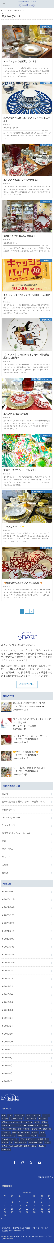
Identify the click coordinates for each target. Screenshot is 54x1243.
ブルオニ (12, 1129)
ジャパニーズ (7, 1125)
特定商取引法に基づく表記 (21, 1228)
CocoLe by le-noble (11, 817)
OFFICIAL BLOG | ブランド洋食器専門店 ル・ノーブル (31, 1236)
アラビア (46, 1115)
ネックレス (44, 1125)
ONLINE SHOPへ (26, 684)
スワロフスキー (20, 1125)
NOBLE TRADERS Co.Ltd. (18, 1231)
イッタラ (5, 1119)
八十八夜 (5, 1142)
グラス (44, 1122)
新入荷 (47, 1142)
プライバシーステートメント (42, 1228)
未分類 (5, 864)
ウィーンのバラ (16, 1119)
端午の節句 (6, 1149)
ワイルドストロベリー (10, 1139)
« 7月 (3, 1218)
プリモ (34, 1129)
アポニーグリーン (33, 1115)
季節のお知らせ (20, 1142)
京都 (4, 841)
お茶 (3, 1115)
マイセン (35, 1132)
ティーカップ (33, 1125)
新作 (41, 1142)
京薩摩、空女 (43, 1139)
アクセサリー (20, 1115)
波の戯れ (41, 1146)
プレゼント (6, 1132)
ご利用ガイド (6, 1228)
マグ (42, 1132)
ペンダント (25, 1132)
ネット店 (6, 856)
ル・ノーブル (31, 1136)
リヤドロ (20, 1136)
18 (12, 1209)
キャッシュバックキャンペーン (20, 1122)
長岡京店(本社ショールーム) (16, 833)
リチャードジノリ (8, 1136)
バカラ (4, 1129)
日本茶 (26, 1146)
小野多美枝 (33, 1142)
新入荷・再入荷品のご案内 (12, 1146)
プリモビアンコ (45, 1129)
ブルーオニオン (24, 1129)
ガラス (4, 1122)
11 (12, 1205)
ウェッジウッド (30, 1119)
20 (27, 1209)
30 (49, 1212)
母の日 (33, 1146)
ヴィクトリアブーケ (28, 1139)
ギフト (37, 1122)
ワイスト (41, 1136)
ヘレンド (15, 1132)
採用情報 (5, 1231)
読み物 (5, 793)
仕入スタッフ (8, 825)
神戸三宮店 (7, 849)
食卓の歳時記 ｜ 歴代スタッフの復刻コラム (23, 801)
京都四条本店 (8, 809)
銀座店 (5, 872)
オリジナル (42, 1119)
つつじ (9, 1115)
